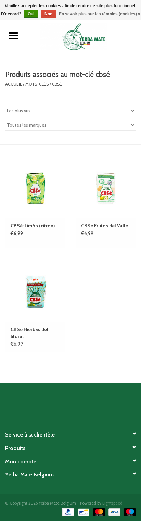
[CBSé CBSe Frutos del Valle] (106, 186)
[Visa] (113, 511)
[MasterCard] (98, 511)
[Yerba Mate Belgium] (84, 36)
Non (48, 14)
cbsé (57, 84)
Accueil (13, 84)
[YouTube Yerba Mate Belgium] (76, 403)
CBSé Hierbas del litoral (29, 332)
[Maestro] (128, 511)
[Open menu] (13, 35)
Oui (31, 14)
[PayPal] (67, 511)
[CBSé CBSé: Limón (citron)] (35, 186)
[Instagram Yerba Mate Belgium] (88, 403)
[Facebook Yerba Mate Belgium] (52, 403)
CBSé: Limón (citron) (33, 226)
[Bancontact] (82, 511)
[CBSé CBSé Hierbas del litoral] (35, 290)
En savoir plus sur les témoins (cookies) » (99, 14)
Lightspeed (112, 503)
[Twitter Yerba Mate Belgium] (64, 403)
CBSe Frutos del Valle (104, 226)
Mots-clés (37, 84)
